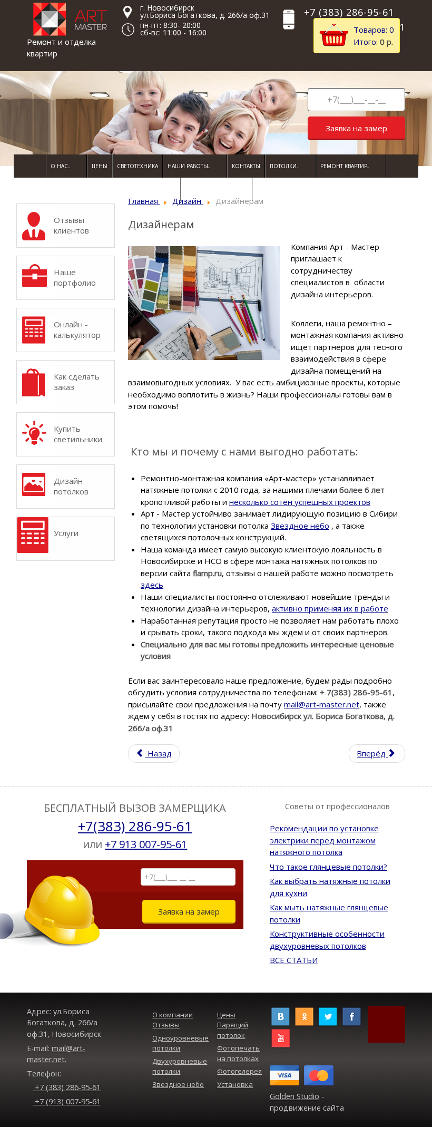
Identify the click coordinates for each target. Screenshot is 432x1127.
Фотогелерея (239, 1071)
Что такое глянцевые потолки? (328, 866)
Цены (226, 1014)
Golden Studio (294, 1096)
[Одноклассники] (304, 1016)
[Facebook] (351, 1016)
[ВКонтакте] (280, 1016)
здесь (152, 584)
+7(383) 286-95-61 (135, 826)
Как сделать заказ (77, 381)
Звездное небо (300, 525)
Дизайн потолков (71, 486)
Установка (235, 1084)
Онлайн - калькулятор (77, 329)
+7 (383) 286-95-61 (67, 1087)
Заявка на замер (356, 128)
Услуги (66, 533)
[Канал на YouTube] (280, 1037)
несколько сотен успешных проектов (299, 502)
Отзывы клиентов (71, 225)
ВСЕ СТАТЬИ (294, 960)
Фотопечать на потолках (238, 1053)
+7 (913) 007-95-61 (67, 1101)
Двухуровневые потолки (179, 1066)
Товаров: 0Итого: (374, 35)
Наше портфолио (75, 277)
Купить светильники (78, 433)
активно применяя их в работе (330, 608)
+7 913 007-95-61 (146, 844)
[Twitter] (328, 1016)
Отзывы (166, 1024)
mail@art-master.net (321, 704)
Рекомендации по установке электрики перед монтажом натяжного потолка (324, 840)
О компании (172, 1014)
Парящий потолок (232, 1030)
